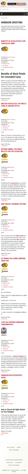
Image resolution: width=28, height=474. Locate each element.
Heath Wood (10, 340)
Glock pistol (17, 82)
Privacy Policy (18, 462)
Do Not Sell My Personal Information (14, 460)
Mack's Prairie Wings (14, 450)
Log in (24, 14)
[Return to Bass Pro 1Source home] (17, 5)
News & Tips (6, 63)
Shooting (5, 65)
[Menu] (1, 14)
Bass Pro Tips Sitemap (14, 465)
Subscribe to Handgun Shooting (1, 434)
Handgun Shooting (8, 67)
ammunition (15, 183)
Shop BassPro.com (3, 6)
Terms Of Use (9, 462)
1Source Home (4, 18)
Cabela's (19, 447)
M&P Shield (19, 236)
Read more (4, 100)
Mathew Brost (10, 167)
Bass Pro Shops (11, 57)
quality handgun (18, 356)
